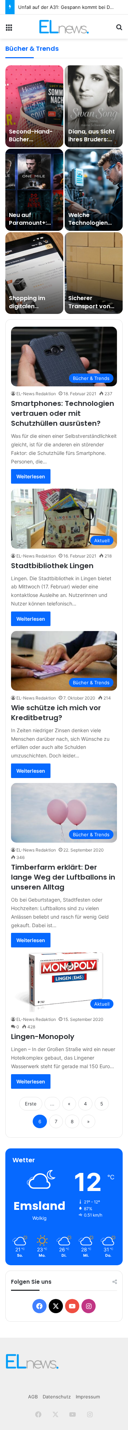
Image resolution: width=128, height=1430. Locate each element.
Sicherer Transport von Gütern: (89, 306)
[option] (64, 189)
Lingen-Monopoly (42, 1037)
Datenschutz (57, 1396)
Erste (31, 1104)
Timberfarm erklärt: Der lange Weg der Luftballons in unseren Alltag (63, 877)
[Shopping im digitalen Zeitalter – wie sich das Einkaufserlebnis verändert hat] (34, 273)
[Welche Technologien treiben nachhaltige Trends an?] (94, 190)
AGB (33, 1396)
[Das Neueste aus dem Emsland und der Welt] (64, 27)
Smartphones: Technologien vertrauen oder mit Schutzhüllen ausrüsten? (62, 413)
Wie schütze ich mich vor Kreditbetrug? (56, 713)
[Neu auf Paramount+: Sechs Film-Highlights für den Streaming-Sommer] (34, 190)
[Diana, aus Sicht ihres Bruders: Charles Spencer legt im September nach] (94, 106)
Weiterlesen (30, 476)
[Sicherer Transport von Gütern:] (94, 273)
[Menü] (8, 29)
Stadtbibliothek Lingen (52, 566)
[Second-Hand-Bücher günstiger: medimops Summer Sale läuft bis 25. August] (34, 106)
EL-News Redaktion (36, 393)
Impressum (88, 1396)
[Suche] (119, 29)
